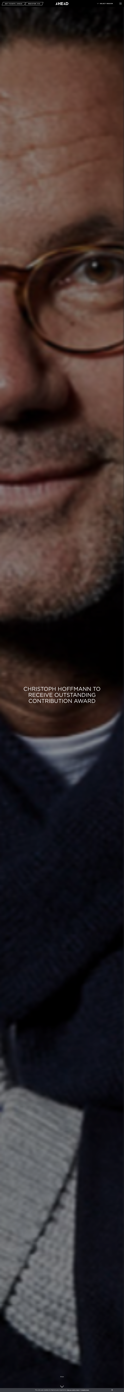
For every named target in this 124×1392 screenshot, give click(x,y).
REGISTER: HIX (34, 3)
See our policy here (73, 1390)
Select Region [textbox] (106, 3)
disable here (85, 1390)
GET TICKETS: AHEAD (13, 3)
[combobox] (105, 3)
